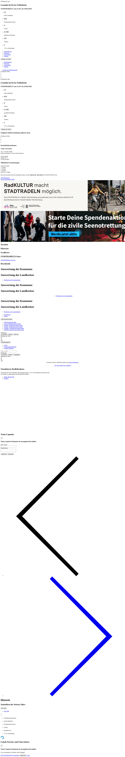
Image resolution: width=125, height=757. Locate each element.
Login (28, 755)
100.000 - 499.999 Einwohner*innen (14, 328)
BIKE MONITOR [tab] (9, 377)
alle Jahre (3, 708)
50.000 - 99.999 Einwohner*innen (13, 327)
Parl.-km (16, 334)
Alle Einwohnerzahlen (6, 319)
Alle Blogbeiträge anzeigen (8, 260)
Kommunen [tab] (7, 314)
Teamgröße (16, 354)
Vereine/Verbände (9, 348)
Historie (6, 56)
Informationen (8, 51)
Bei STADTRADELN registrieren (10, 755)
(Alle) (5, 345)
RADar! (6, 378)
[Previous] (64, 575)
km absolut (4, 334)
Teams (6, 316)
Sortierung (3, 332)
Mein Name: (4, 444)
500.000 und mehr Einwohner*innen (14, 330)
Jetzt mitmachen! (5, 178)
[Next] (64, 696)
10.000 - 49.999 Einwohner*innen (13, 325)
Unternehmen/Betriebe (10, 347)
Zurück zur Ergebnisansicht (9, 70)
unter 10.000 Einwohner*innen (12, 324)
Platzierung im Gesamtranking (12, 280)
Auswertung (7, 54)
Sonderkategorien (5, 342)
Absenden (10, 454)
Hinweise (6, 53)
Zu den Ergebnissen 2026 (7, 179)
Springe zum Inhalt (6, 59)
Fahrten (10, 334)
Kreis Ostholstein (73, 362)
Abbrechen (4, 454)
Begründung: (4, 448)
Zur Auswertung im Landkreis (62, 365)
